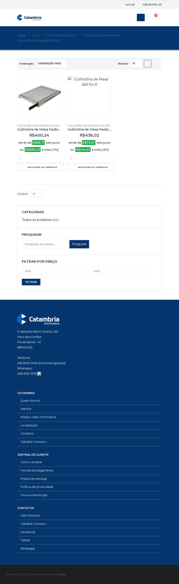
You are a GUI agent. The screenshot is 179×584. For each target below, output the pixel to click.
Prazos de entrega (34, 478)
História (26, 408)
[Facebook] (98, 5)
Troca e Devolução (34, 495)
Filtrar (31, 282)
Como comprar (31, 462)
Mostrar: (123, 63)
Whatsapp (28, 548)
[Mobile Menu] (141, 17)
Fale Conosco (30, 515)
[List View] (156, 63)
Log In (130, 4)
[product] (39, 98)
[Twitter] (105, 5)
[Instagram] (113, 5)
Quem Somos (30, 400)
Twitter (25, 540)
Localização (29, 425)
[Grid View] (147, 63)
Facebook (28, 532)
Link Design (59, 574)
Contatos (27, 433)
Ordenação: (26, 63)
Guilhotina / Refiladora (32, 125)
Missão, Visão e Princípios (38, 417)
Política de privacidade (37, 486)
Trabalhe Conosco (33, 441)
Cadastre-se (152, 4)
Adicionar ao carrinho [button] (42, 167)
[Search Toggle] (130, 17)
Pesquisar (79, 244)
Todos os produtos (36, 220)
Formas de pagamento (37, 470)
